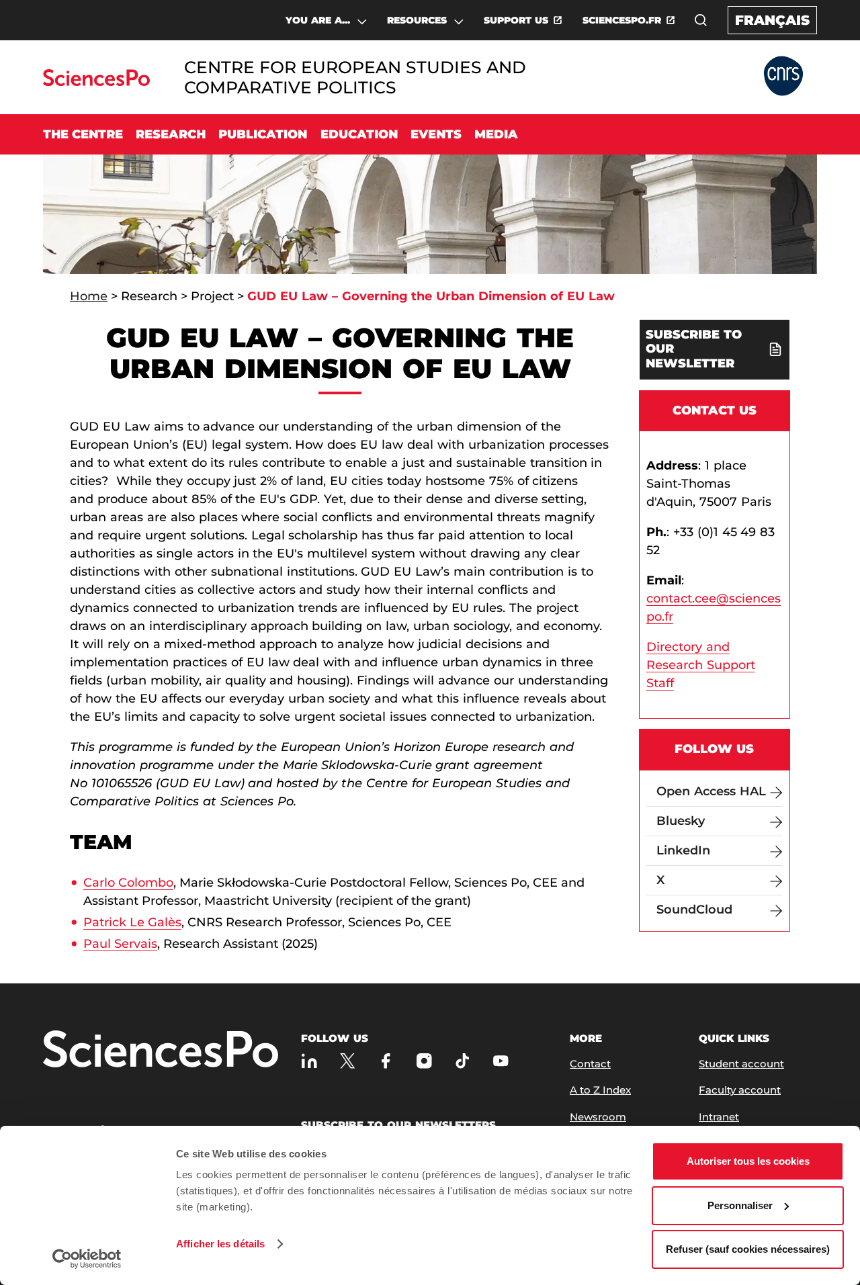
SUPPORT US (516, 20)
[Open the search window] (700, 20)
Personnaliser (740, 1205)
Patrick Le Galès (132, 922)
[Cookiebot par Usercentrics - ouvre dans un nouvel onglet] (87, 1259)
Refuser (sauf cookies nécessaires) (748, 1249)
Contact (590, 1063)
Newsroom (598, 1116)
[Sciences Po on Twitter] (347, 1061)
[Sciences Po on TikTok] (462, 1061)
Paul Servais (120, 943)
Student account (741, 1063)
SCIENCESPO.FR (622, 20)
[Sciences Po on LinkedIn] (309, 1061)
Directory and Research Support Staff (700, 665)
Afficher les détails (220, 1243)
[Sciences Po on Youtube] (500, 1061)
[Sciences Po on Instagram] (424, 1061)
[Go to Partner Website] (783, 77)
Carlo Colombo (128, 882)
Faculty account (740, 1089)
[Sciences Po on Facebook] (386, 1061)
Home (89, 296)
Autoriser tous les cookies (748, 1161)
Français (772, 20)
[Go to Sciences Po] (96, 82)
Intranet (719, 1116)
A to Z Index (600, 1089)
